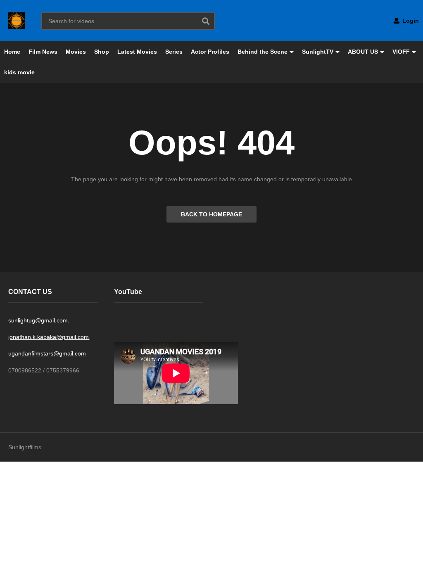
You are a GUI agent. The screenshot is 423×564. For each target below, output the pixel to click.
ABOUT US (363, 51)
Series (174, 51)
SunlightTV (317, 51)
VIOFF (401, 51)
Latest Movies (137, 51)
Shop (101, 51)
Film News (43, 51)
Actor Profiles (210, 51)
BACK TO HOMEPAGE (211, 214)
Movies (76, 51)
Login (410, 20)
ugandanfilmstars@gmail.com (47, 353)
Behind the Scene (263, 51)
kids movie (19, 72)
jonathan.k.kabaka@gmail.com (48, 337)
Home (12, 51)
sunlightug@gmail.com (38, 320)
